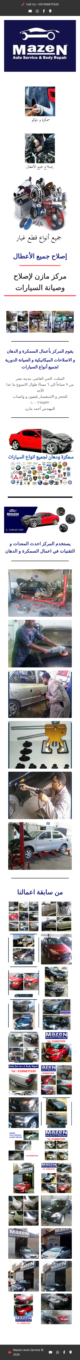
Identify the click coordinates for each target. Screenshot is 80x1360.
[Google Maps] (50, 11)
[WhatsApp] (37, 11)
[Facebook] (44, 11)
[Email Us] (30, 11)
